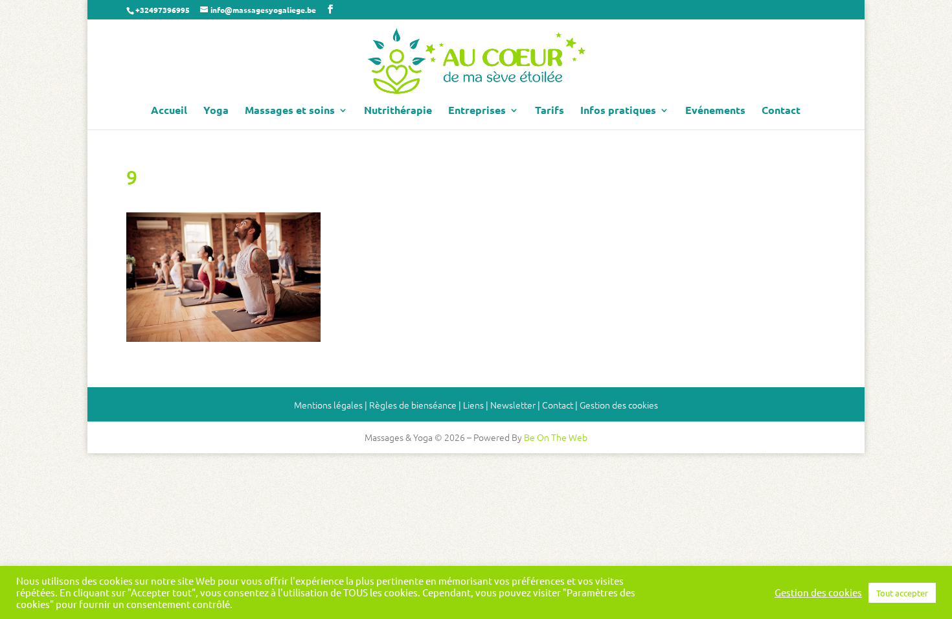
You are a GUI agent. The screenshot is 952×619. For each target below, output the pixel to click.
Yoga (216, 111)
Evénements (715, 111)
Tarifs (549, 111)
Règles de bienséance (413, 404)
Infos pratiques (618, 111)
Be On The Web (555, 437)
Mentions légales (328, 404)
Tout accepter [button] (902, 592)
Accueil (169, 111)
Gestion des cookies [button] (619, 404)
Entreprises (477, 111)
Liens (473, 404)
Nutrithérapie (398, 111)
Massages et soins (290, 111)
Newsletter (513, 404)
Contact (781, 111)
